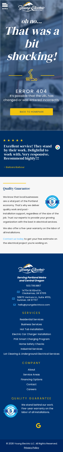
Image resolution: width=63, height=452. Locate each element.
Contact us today (13, 238)
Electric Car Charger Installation (31, 333)
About (31, 369)
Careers (31, 389)
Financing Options (31, 379)
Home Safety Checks (31, 343)
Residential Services (31, 319)
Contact (31, 384)
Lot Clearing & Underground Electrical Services (31, 353)
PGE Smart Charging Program (32, 338)
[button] (31, 111)
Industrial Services (31, 348)
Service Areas (31, 374)
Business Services (31, 324)
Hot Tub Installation (31, 329)
